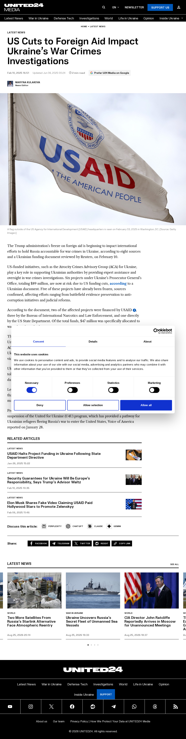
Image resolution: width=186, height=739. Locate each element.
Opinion (148, 18)
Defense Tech (64, 18)
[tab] (88, 644)
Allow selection (93, 405)
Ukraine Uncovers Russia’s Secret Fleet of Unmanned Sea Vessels (92, 621)
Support (106, 694)
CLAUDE (98, 526)
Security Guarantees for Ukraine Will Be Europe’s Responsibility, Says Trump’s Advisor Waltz (48, 480)
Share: (12, 543)
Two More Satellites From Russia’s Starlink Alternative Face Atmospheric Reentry (31, 621)
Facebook (41, 543)
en (114, 7)
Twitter (85, 543)
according (118, 284)
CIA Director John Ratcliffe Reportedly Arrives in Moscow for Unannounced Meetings (150, 621)
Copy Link (124, 543)
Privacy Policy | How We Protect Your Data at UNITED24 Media (110, 721)
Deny (40, 405)
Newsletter (134, 7)
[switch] (72, 390)
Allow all (146, 405)
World (108, 18)
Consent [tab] (38, 341)
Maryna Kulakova (27, 82)
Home (84, 26)
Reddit (104, 543)
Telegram (63, 543)
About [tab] (147, 341)
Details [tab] (93, 341)
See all (174, 564)
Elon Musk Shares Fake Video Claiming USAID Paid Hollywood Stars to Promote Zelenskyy (49, 504)
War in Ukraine (38, 18)
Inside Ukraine (169, 18)
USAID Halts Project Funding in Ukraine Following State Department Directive (54, 455)
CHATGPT (77, 526)
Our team (58, 721)
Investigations (89, 18)
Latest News (13, 18)
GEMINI (117, 526)
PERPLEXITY (55, 526)
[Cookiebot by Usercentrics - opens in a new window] (156, 331)
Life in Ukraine (128, 18)
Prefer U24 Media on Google (111, 72)
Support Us (160, 7)
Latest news (97, 26)
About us (41, 721)
